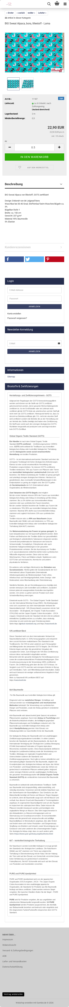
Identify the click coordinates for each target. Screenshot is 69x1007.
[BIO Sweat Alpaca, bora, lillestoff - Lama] (34, 52)
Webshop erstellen (24, 1003)
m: (6, 141)
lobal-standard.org (28, 624)
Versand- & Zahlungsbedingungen (17, 950)
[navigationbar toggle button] (65, 4)
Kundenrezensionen (18, 247)
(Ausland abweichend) (41, 110)
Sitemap (11, 376)
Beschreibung (14, 184)
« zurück (21, 13)
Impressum (7, 939)
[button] (9, 147)
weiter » (31, 13)
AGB (4, 956)
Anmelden (34, 306)
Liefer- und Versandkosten (14, 961)
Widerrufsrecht (9, 945)
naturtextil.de (51, 624)
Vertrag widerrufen (13, 994)
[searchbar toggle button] (49, 4)
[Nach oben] (60, 1002)
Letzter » (42, 13)
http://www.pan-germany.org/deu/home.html (33, 834)
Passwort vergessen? (17, 318)
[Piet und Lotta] (6, 4)
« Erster (10, 13)
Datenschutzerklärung (12, 967)
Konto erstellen (14, 313)
